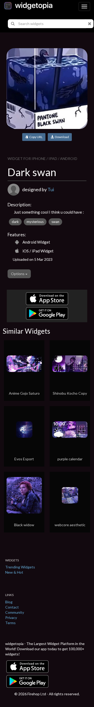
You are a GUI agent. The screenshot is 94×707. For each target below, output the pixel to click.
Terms (10, 623)
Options (18, 273)
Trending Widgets (20, 567)
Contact (12, 607)
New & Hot (14, 572)
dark (15, 222)
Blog (9, 602)
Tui (51, 189)
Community (14, 612)
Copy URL (35, 137)
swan (55, 222)
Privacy (11, 617)
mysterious (35, 222)
